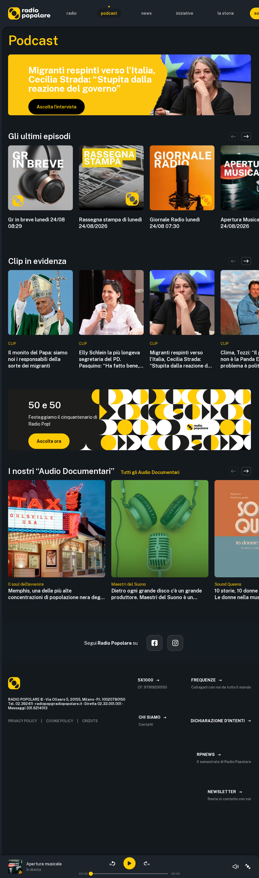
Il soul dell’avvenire (26, 584)
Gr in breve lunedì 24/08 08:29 (36, 223)
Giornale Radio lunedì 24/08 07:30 (175, 223)
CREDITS (90, 721)
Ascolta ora (49, 441)
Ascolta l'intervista (56, 106)
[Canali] (248, 867)
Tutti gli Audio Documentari (150, 472)
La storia (226, 13)
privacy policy (22, 721)
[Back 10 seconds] (112, 863)
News (146, 13)
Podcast (109, 13)
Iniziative (184, 13)
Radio (72, 13)
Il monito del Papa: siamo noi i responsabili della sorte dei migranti (38, 359)
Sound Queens (227, 584)
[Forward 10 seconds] (147, 863)
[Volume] (236, 867)
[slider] (91, 874)
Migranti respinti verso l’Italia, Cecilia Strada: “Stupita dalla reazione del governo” (181, 359)
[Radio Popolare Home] (29, 13)
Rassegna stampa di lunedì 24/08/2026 (110, 223)
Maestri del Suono (128, 584)
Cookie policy (59, 721)
